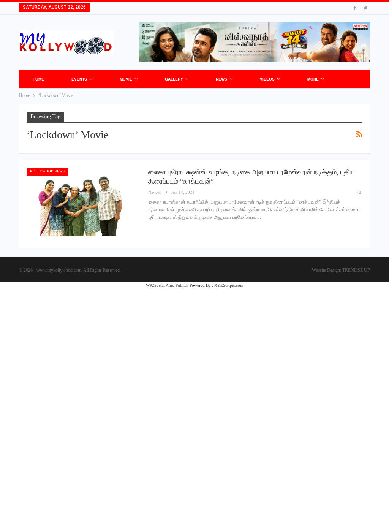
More (313, 79)
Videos (267, 79)
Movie (126, 79)
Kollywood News (47, 171)
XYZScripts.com (229, 285)
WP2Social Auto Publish (167, 285)
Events (79, 79)
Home (38, 79)
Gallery (174, 79)
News (221, 79)
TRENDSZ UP (356, 270)
